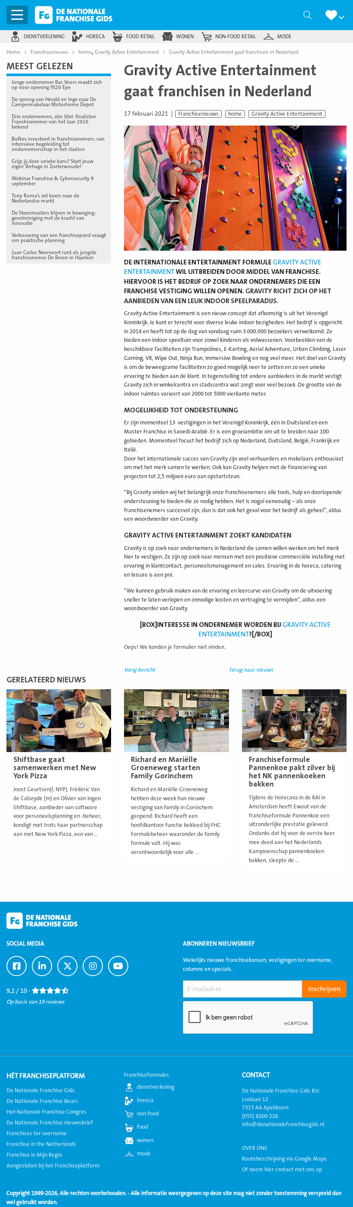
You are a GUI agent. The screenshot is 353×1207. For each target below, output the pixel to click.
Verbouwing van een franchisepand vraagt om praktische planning (59, 237)
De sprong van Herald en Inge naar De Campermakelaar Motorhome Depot (54, 101)
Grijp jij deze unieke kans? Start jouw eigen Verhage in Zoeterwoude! (53, 163)
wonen (185, 37)
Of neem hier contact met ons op (282, 1170)
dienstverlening (44, 37)
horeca (95, 37)
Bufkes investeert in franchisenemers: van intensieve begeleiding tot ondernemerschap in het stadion (58, 144)
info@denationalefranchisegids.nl (283, 1124)
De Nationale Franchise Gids (73, 15)
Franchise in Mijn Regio (34, 1155)
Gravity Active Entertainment (286, 114)
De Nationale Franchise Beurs (42, 1101)
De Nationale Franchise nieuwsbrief (49, 1123)
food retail (140, 37)
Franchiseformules (146, 1075)
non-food (148, 1114)
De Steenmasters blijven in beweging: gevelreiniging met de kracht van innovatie (54, 218)
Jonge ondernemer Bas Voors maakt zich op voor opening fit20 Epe (57, 84)
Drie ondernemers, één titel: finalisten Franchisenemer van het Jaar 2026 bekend (54, 122)
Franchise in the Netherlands (41, 1144)
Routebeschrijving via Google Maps (284, 1159)
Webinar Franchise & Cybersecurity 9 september (53, 181)
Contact (256, 1075)
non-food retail (235, 37)
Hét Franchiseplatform (45, 1076)
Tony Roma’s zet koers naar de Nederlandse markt (45, 198)
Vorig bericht (139, 670)
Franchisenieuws (198, 114)
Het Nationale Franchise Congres (46, 1112)
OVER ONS (254, 1148)
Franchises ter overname (36, 1133)
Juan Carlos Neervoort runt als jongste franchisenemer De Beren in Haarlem (54, 255)
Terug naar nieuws (251, 670)
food (142, 1127)
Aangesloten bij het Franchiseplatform (52, 1166)
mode (284, 37)
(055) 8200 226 (260, 1116)
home (235, 114)
